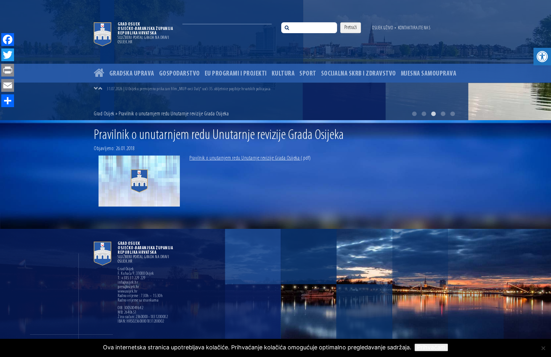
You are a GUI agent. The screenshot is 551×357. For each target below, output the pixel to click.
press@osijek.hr (128, 287)
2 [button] (424, 114)
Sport (307, 73)
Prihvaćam (431, 347)
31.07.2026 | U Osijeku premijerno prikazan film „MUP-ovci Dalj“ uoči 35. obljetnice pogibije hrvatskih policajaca (189, 89)
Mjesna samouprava (429, 73)
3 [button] (433, 114)
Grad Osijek (104, 114)
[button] (542, 56)
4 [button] (443, 114)
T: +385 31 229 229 (131, 278)
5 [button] (452, 114)
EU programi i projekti (236, 73)
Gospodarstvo (179, 73)
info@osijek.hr (128, 282)
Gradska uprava (131, 73)
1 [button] (414, 114)
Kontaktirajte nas (414, 28)
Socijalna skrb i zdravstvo (358, 73)
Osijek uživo (382, 28)
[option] (275, 60)
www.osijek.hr (128, 291)
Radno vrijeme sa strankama (138, 300)
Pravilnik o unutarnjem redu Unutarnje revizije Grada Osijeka (250, 158)
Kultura (283, 73)
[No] (543, 348)
